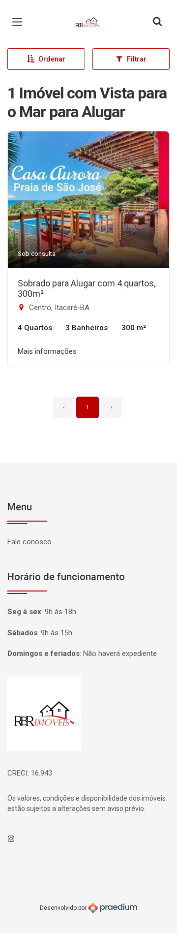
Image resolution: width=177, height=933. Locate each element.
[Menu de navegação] (19, 22)
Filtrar (137, 59)
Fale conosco (29, 541)
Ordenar (51, 59)
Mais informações (47, 351)
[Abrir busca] (157, 22)
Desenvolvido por (64, 907)
